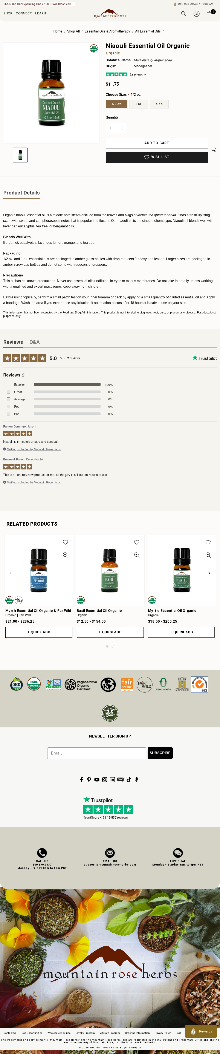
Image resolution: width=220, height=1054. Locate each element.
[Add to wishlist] (65, 542)
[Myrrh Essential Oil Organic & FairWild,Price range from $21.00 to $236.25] (38, 570)
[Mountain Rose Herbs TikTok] (128, 779)
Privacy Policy (163, 1032)
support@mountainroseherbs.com (110, 864)
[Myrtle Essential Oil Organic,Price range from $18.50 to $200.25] (181, 570)
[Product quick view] (65, 555)
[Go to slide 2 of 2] (113, 646)
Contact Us (9, 1032)
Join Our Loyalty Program (195, 4)
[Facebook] (81, 779)
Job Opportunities (32, 1032)
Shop (7, 13)
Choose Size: (123, 95)
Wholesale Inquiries (58, 1032)
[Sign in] (196, 13)
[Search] (183, 13)
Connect (24, 13)
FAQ (178, 1032)
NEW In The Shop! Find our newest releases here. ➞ (35, 4)
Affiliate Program (110, 1032)
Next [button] (209, 572)
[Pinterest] (89, 779)
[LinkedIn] (112, 779)
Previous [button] (10, 572)
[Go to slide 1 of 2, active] (107, 646)
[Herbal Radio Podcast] (136, 779)
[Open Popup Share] (213, 151)
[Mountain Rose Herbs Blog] (120, 779)
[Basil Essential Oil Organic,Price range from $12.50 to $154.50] (110, 570)
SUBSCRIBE (160, 753)
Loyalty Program (85, 1032)
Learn (40, 13)
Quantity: (112, 117)
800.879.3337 (42, 864)
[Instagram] (104, 779)
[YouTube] (96, 779)
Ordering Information (137, 1032)
